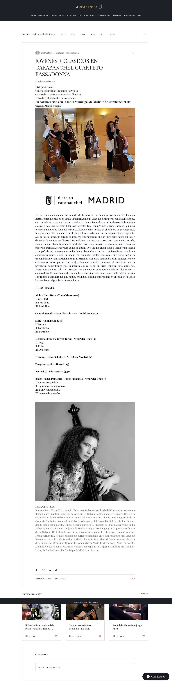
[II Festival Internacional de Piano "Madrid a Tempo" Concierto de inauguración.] (41, 609)
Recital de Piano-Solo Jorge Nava (127, 627)
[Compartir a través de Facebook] (36, 570)
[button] (145, 34)
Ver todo (144, 593)
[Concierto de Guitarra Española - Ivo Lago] (85, 609)
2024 (92, 34)
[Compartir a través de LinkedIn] (50, 570)
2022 (63, 34)
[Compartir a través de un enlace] (56, 570)
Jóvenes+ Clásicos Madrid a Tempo (38, 34)
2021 (82, 34)
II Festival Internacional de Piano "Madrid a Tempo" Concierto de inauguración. (40, 627)
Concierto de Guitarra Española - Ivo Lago (80, 627)
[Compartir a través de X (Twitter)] (43, 570)
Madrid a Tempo (86, 7)
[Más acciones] (133, 52)
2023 (73, 34)
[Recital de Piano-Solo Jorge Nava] (128, 609)
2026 (112, 34)
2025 (102, 34)
